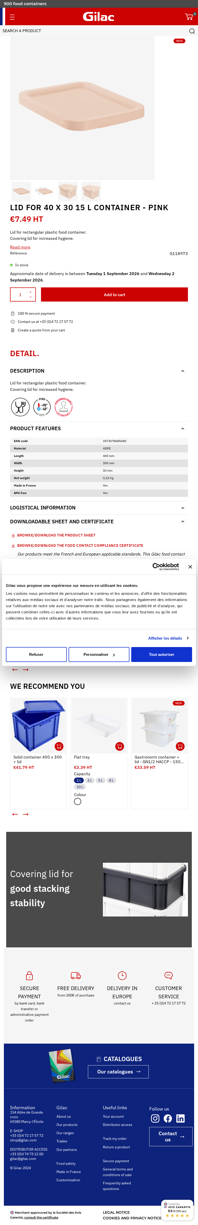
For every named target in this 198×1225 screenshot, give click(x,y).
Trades (61, 1141)
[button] (14, 191)
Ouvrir (59, 746)
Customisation (68, 1180)
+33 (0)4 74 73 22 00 (26, 1154)
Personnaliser (96, 654)
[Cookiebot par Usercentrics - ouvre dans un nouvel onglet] (156, 566)
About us (63, 1116)
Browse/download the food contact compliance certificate (80, 545)
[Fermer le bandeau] (190, 566)
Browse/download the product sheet (56, 535)
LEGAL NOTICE (116, 1212)
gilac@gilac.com (23, 1158)
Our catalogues (115, 1071)
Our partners (66, 1149)
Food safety (66, 1163)
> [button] (29, 671)
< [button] (11, 667)
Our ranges (65, 1133)
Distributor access (117, 1124)
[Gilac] (98, 16)
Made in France (68, 1171)
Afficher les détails (165, 638)
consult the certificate (41, 1217)
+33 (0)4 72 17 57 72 (26, 1135)
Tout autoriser (161, 654)
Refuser (36, 654)
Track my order (115, 1138)
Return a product (116, 1147)
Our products (67, 1124)
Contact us (168, 1136)
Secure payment (116, 1161)
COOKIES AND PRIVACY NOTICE (132, 1218)
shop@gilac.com (23, 1140)
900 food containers (25, 3)
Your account (113, 1116)
